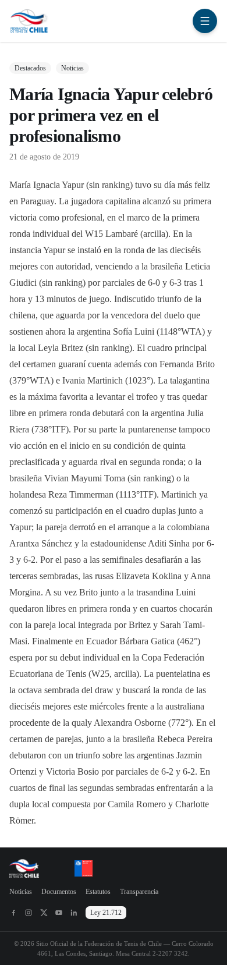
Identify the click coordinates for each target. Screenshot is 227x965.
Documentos (58, 892)
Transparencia (139, 892)
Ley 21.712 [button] (106, 913)
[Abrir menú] (205, 21)
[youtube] (59, 913)
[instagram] (28, 913)
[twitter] (44, 913)
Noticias (20, 892)
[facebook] (13, 913)
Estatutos (98, 892)
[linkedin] (74, 913)
